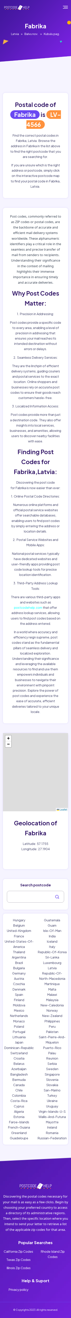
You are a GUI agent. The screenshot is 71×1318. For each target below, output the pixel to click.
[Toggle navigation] (68, 7)
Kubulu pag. (52, 34)
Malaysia (52, 1000)
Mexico (19, 1010)
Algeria (19, 1111)
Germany (19, 973)
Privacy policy (18, 1290)
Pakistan (52, 1032)
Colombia (19, 1095)
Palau (52, 1053)
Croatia (19, 1058)
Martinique (52, 984)
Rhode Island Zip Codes (53, 1254)
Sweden (52, 1069)
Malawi (52, 995)
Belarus (18, 1064)
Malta (52, 989)
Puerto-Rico (52, 1048)
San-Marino (52, 1090)
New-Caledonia (52, 1005)
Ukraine (52, 1101)
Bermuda (19, 1080)
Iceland (52, 941)
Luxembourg (52, 963)
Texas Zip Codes (18, 1260)
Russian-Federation (52, 1138)
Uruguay (52, 1106)
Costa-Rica (18, 1101)
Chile (19, 1090)
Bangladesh (19, 1074)
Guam (52, 925)
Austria (19, 978)
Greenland (19, 1133)
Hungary (19, 920)
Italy (52, 947)
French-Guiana (19, 1127)
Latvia (15, 34)
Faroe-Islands (19, 1122)
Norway (52, 1010)
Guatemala (52, 920)
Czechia (19, 984)
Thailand (19, 952)
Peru (52, 1026)
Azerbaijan (18, 1069)
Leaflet (63, 809)
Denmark (18, 989)
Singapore (52, 1074)
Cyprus (19, 1106)
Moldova (19, 1005)
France (19, 936)
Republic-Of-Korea (52, 952)
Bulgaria (19, 968)
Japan (19, 1042)
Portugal (19, 1032)
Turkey (52, 1095)
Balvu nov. (31, 34)
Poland (19, 1026)
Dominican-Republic (19, 1048)
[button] (8, 738)
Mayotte (52, 1122)
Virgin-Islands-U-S (52, 1111)
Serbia (52, 1064)
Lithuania (19, 1037)
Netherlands (19, 1016)
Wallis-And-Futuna (52, 1117)
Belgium (19, 925)
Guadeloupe (19, 1138)
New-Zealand (52, 1016)
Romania (52, 1133)
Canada (19, 1085)
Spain (19, 995)
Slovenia (52, 1080)
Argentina (19, 957)
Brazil (19, 963)
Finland (19, 1000)
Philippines (52, 1021)
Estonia (18, 1117)
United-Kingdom (19, 931)
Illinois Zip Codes (19, 1268)
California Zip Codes (18, 1251)
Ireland (52, 1127)
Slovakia (52, 1085)
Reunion (52, 1058)
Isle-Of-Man (52, 931)
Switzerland (19, 1053)
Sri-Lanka (52, 957)
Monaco (19, 1021)
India (52, 936)
